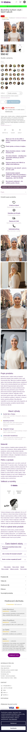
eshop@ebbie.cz (7, 685)
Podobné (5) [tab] (4, 577)
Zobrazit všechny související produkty (14, 187)
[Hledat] (16, 2)
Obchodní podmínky (6, 672)
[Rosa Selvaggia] (22, 79)
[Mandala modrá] (6, 79)
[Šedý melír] (2, 83)
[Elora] (6, 70)
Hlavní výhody (15, 567)
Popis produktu (7, 567)
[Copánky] (18, 66)
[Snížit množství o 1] (6, 103)
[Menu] (24, 2)
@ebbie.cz (5, 695)
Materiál (22, 567)
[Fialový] (22, 70)
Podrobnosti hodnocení (21, 18)
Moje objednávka (5, 668)
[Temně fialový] (18, 83)
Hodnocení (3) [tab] (5, 585)
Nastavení (13, 723)
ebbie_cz (5, 692)
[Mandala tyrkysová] (10, 79)
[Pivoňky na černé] (18, 79)
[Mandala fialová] (2, 79)
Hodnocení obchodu (14, 601)
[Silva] (6, 83)
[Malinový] (18, 74)
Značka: (5, 19)
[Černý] (10, 66)
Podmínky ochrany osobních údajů (9, 670)
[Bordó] (6, 66)
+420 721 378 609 (7, 688)
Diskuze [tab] (3, 589)
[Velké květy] (6, 87)
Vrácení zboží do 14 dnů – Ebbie (9, 678)
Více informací (13, 719)
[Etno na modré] (10, 70)
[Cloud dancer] (14, 66)
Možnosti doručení (5, 97)
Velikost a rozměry (14, 569)
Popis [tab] (2, 192)
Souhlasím (13, 728)
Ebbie (4, 690)
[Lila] (10, 74)
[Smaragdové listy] (10, 83)
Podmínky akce (9, 111)
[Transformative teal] (2, 87)
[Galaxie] (2, 74)
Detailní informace (5, 125)
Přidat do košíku (15, 102)
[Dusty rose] (2, 70)
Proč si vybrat (23, 569)
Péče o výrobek (4, 569)
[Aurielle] (2, 66)
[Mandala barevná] (22, 74)
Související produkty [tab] (7, 593)
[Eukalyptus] (18, 70)
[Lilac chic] (14, 74)
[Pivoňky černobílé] (14, 79)
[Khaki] (6, 74)
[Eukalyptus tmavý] (14, 70)
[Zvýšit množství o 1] (6, 101)
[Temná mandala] (14, 83)
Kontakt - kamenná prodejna (8, 676)
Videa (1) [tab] (3, 581)
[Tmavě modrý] (22, 83)
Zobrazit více (14, 655)
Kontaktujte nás (5, 674)
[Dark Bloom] (22, 66)
